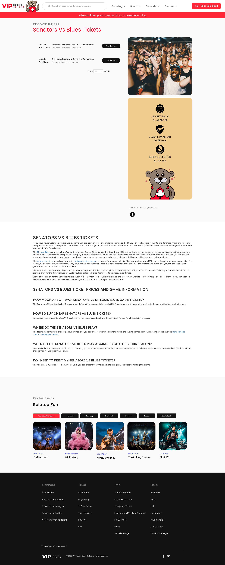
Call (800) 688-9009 (206, 6)
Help (153, 506)
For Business (120, 519)
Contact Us (48, 492)
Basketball (166, 416)
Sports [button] (134, 6)
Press (117, 526)
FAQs (153, 499)
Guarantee (84, 492)
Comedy (89, 416)
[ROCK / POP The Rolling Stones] (141, 436)
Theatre (70, 416)
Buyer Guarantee (123, 499)
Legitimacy (83, 499)
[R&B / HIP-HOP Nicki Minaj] (79, 436)
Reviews (82, 519)
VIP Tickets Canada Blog (54, 519)
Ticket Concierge (159, 533)
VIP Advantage (122, 533)
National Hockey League (85, 261)
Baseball (109, 416)
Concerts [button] (151, 6)
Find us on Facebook (52, 499)
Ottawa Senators (45, 261)
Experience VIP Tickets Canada (129, 513)
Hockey (128, 416)
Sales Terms (157, 526)
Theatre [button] (169, 6)
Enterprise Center (50, 334)
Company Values (123, 506)
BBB (80, 526)
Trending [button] (117, 6)
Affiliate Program (122, 492)
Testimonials (84, 513)
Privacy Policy (157, 519)
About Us (155, 492)
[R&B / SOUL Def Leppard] (47, 436)
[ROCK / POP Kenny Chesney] (110, 436)
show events (99, 71)
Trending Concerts (46, 416)
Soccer (147, 416)
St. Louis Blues (43, 252)
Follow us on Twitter (52, 513)
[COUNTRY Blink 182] (173, 436)
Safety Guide (85, 506)
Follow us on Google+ (53, 506)
